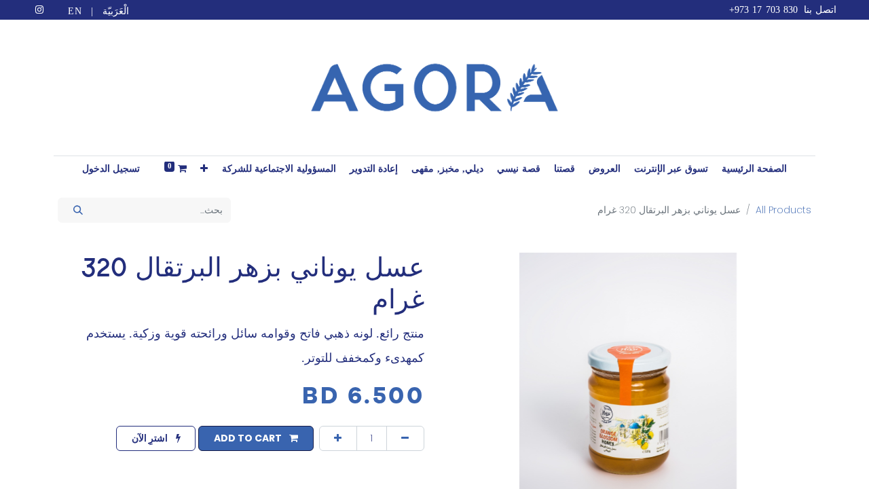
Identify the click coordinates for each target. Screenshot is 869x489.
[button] (204, 169)
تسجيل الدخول (111, 169)
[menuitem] (754, 169)
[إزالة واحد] (405, 438)
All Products (783, 210)
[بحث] (78, 210)
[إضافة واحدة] (338, 438)
